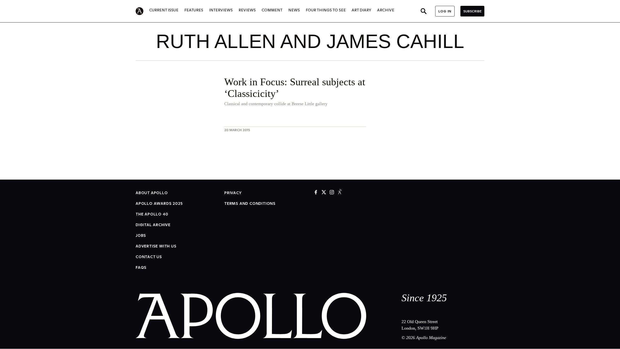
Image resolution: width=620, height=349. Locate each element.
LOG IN (444, 11)
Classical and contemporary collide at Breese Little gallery (275, 103)
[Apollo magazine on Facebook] (316, 192)
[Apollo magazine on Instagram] (332, 192)
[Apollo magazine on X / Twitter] (324, 192)
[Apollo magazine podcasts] (340, 192)
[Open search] (423, 11)
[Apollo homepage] (142, 11)
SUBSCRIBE (472, 11)
